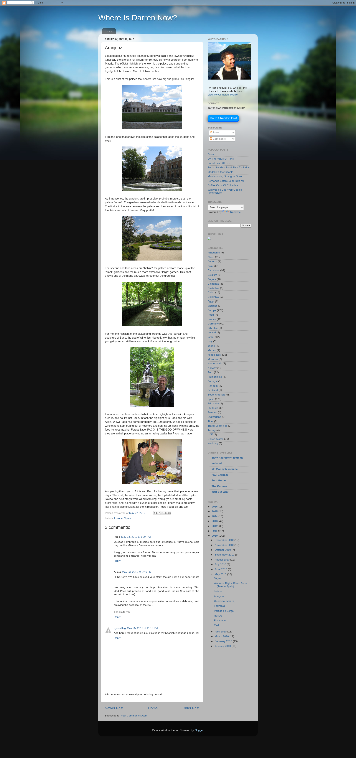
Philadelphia (215, 376)
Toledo (218, 591)
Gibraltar (213, 328)
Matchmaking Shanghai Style (225, 176)
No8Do (218, 615)
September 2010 (225, 554)
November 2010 (224, 545)
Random (213, 385)
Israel (211, 337)
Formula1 (219, 605)
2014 (215, 516)
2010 (215, 535)
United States (215, 439)
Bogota (212, 279)
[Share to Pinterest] (169, 513)
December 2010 (224, 540)
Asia (210, 266)
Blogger (199, 730)
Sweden (212, 412)
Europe (118, 518)
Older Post (190, 708)
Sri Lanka (213, 403)
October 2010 (223, 549)
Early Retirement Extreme (227, 457)
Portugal (212, 381)
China (211, 292)
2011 (215, 531)
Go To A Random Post (223, 118)
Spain (127, 518)
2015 (215, 511)
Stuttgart (213, 408)
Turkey (212, 430)
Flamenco (220, 620)
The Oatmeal (220, 486)
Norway (212, 368)
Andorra (212, 261)
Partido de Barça (224, 610)
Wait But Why (220, 491)
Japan (211, 346)
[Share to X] (162, 513)
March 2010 (222, 636)
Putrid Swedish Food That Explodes (229, 167)
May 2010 (221, 574)
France (212, 319)
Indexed (217, 463)
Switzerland (214, 417)
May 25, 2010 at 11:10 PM (142, 628)
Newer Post (114, 708)
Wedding (213, 443)
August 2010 (222, 559)
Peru (210, 372)
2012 (215, 526)
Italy (210, 341)
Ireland (212, 332)
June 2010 (221, 569)
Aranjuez (219, 596)
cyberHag (120, 628)
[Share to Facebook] (166, 513)
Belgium (212, 274)
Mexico (212, 350)
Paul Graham (220, 474)
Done (211, 154)
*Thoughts (214, 252)
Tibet (210, 421)
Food (211, 314)
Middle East (214, 354)
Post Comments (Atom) (134, 715)
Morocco (213, 359)
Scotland (213, 390)
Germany (213, 323)
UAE (210, 434)
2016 (215, 506)
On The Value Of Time (221, 158)
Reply (117, 560)
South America (216, 394)
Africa (211, 257)
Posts (215, 132)
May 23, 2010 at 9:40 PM (136, 572)
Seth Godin (219, 480)
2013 (215, 521)
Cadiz (217, 625)
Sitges (217, 578)
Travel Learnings (217, 425)
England (212, 305)
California (213, 283)
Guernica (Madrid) (224, 601)
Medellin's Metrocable (220, 172)
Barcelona (214, 270)
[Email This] (155, 513)
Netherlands (215, 363)
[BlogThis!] (159, 513)
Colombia (213, 297)
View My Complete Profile (223, 94)
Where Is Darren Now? (137, 17)
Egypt (211, 301)
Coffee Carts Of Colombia (223, 185)
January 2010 (223, 646)
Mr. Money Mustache (225, 469)
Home (109, 31)
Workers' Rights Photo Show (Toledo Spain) (230, 585)
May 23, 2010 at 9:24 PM (136, 536)
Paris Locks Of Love (219, 163)
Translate (235, 212)
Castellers (213, 288)
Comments (219, 138)
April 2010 (221, 631)
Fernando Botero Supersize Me (226, 180)
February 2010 (224, 641)
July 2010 (221, 564)
